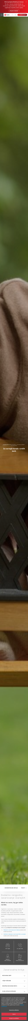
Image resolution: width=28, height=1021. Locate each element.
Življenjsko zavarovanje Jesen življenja (12, 930)
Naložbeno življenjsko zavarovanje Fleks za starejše (15, 934)
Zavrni (14, 1014)
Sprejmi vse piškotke (14, 1018)
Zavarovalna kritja (11, 888)
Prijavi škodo (14, 10)
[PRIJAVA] (15, 15)
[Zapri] (26, 995)
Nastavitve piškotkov (14, 1010)
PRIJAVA (15, 15)
